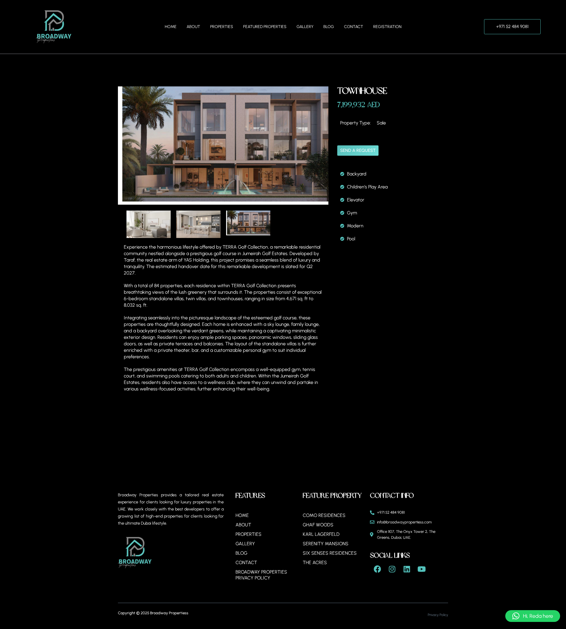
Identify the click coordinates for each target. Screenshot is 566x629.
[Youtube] (421, 568)
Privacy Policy (438, 615)
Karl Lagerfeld (321, 534)
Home (171, 26)
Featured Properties (265, 26)
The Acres (315, 562)
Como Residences (324, 515)
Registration (387, 26)
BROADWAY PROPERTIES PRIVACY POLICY (261, 575)
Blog (328, 26)
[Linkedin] (406, 568)
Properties (221, 26)
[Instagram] (392, 568)
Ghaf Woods (318, 525)
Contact (353, 26)
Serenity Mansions (325, 543)
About (193, 26)
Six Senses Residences (330, 553)
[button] (532, 616)
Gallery (305, 26)
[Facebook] (377, 568)
